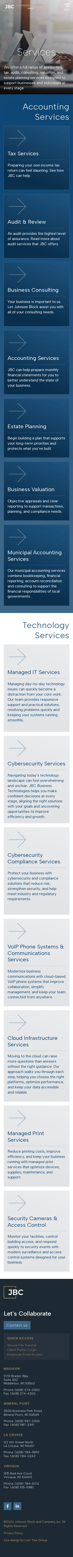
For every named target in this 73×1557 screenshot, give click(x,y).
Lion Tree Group (36, 1540)
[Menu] (67, 5)
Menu (67, 9)
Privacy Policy (13, 1533)
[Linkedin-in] (17, 1506)
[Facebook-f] (7, 1506)
